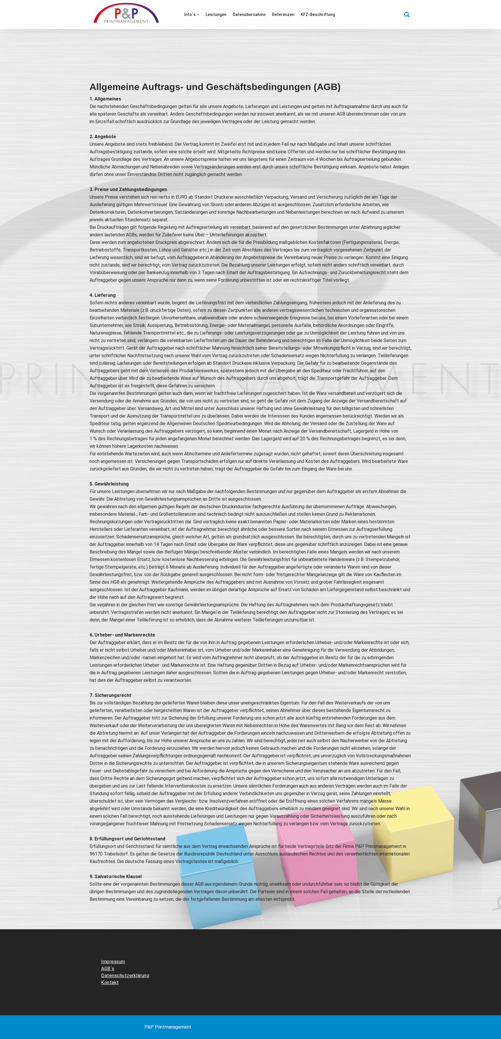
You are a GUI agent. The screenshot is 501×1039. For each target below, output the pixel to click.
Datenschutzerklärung (125, 975)
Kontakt (110, 982)
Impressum (113, 961)
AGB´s (108, 968)
